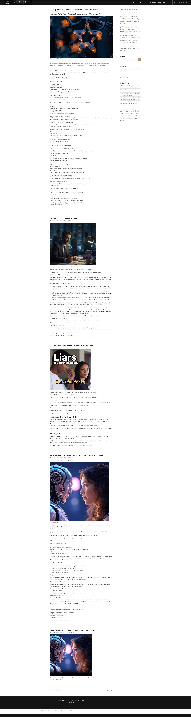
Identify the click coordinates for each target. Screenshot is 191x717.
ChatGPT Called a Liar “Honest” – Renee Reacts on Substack (72, 630)
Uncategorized (63, 11)
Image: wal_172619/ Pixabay (57, 59)
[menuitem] (134, 2)
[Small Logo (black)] (18, 2)
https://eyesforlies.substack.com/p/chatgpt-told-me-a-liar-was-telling (78, 677)
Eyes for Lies (70, 11)
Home (59, 700)
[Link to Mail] (179, 2)
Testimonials (74, 700)
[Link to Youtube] (184, 2)
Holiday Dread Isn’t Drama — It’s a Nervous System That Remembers (76, 10)
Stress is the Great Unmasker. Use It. (64, 218)
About (63, 700)
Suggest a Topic (124, 77)
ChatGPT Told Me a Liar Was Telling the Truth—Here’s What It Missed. (76, 455)
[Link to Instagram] (186, 2)
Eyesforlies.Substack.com (56, 679)
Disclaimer (71, 702)
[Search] (169, 2)
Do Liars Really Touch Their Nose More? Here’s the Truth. (71, 346)
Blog (79, 700)
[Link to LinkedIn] (175, 2)
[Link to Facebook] (181, 2)
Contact (83, 700)
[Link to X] (177, 2)
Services (68, 700)
